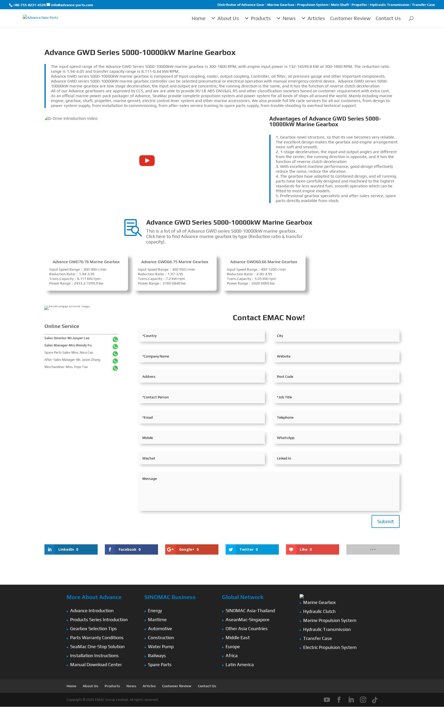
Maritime (157, 619)
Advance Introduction (92, 610)
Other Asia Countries (247, 628)
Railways (157, 655)
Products (261, 18)
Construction (161, 637)
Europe (233, 646)
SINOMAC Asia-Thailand (250, 610)
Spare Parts (160, 664)
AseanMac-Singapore (248, 619)
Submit (385, 521)
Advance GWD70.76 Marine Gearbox (86, 261)
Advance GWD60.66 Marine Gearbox (263, 261)
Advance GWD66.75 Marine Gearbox (174, 261)
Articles (316, 18)
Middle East (238, 637)
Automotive (160, 628)
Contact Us (388, 18)
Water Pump (161, 646)
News (289, 18)
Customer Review (350, 18)
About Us (228, 18)
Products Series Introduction (99, 619)
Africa (232, 655)
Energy (155, 610)
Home (199, 18)
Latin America (240, 664)
